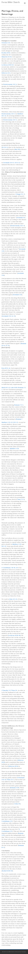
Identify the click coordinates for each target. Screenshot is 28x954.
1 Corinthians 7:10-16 (8, 568)
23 (14, 316)
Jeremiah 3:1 (21, 217)
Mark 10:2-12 (6, 387)
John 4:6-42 (13, 599)
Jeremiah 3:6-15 (8, 162)
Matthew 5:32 (16, 544)
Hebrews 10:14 (13, 766)
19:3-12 (15, 422)
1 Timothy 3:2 (6, 690)
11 (6, 345)
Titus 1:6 (14, 690)
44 (9, 368)
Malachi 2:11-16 (7, 57)
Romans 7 (19, 419)
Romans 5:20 (14, 788)
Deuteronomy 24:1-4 (10, 84)
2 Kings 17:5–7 (19, 194)
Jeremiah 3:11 (6, 316)
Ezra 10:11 (5, 368)
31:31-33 (17, 162)
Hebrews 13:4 (6, 73)
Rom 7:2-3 (21, 499)
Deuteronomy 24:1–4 (17, 225)
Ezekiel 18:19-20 (7, 871)
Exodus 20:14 (6, 53)
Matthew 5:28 (14, 448)
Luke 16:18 (14, 387)
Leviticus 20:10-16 (8, 65)
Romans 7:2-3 (18, 405)
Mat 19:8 (17, 149)
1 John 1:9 (17, 804)
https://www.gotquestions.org (15, 172)
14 (12, 316)
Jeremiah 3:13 (17, 295)
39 (17, 568)
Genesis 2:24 (6, 43)
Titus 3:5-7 (10, 779)
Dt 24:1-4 (5, 147)
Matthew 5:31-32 (7, 422)
